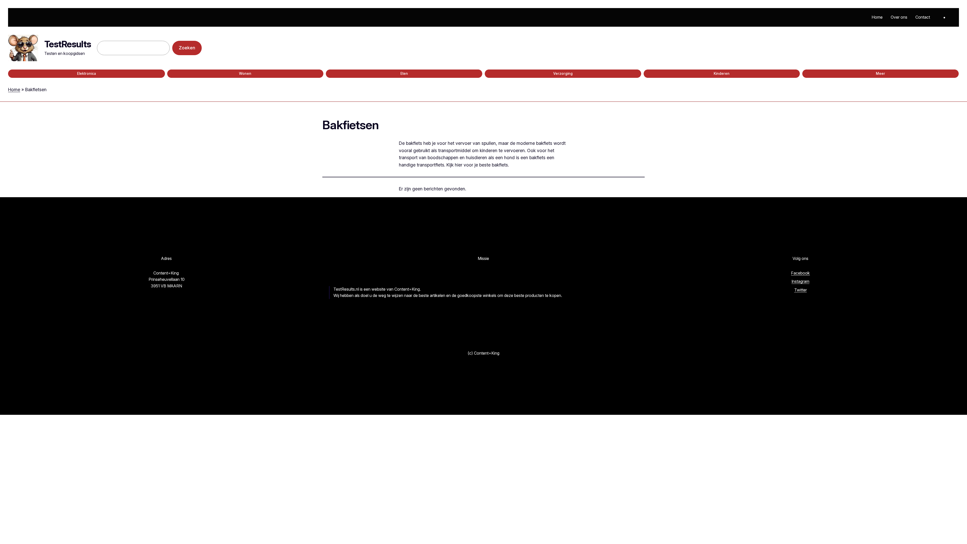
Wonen (245, 74)
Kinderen (722, 74)
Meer (880, 74)
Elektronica (86, 74)
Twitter (800, 289)
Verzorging (563, 74)
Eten (404, 74)
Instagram (800, 281)
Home (14, 89)
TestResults (67, 44)
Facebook (800, 273)
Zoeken (187, 47)
